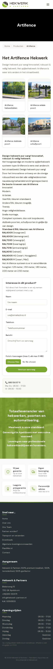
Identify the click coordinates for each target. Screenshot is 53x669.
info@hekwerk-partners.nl (14, 597)
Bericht (9, 335)
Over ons (6, 523)
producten (18, 46)
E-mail (9, 309)
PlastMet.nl (7, 548)
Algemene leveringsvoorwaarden (17, 544)
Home (7, 46)
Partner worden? (10, 531)
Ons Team (7, 527)
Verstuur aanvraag (26, 369)
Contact (6, 552)
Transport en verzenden (13, 535)
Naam (8, 296)
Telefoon (10, 322)
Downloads (7, 540)
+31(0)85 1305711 (9, 594)
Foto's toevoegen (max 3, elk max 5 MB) (25, 356)
